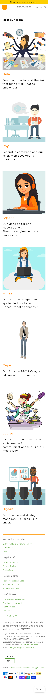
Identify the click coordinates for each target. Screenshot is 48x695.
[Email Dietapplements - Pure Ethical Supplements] (4, 617)
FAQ (5, 551)
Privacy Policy (9, 566)
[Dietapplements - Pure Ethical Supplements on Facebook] (7, 617)
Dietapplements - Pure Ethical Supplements (26, 668)
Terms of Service (10, 562)
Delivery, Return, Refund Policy (17, 544)
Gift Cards (7, 610)
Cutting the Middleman (14, 599)
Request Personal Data (13, 581)
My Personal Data (11, 588)
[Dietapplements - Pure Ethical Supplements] (24, 7)
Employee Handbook (12, 603)
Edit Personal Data (11, 584)
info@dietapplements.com (21, 647)
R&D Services (9, 607)
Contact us (8, 547)
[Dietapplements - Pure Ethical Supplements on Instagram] (10, 617)
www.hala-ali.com (29, 644)
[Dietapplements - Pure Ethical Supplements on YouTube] (16, 617)
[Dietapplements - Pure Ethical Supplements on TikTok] (13, 617)
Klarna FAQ (8, 570)
